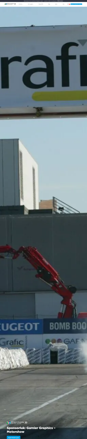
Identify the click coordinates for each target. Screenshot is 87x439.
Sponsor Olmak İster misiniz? (76, 4)
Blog (49, 4)
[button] (69, 4)
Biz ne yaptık (30, 4)
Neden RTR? (41, 4)
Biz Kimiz (20, 4)
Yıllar (63, 4)
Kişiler (56, 4)
